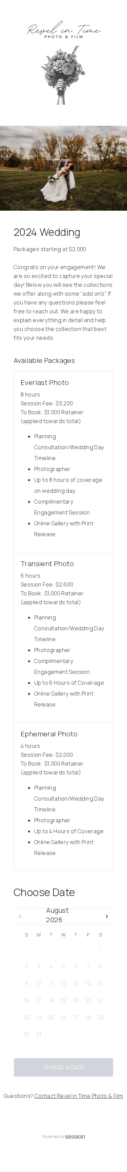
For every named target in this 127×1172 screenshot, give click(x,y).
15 (100, 983)
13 (75, 983)
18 (51, 1000)
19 (63, 1000)
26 (26, 949)
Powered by (53, 1136)
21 (88, 1000)
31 (88, 949)
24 (39, 1017)
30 (76, 949)
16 (26, 1000)
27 (39, 949)
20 (76, 1000)
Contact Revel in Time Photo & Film (79, 1096)
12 (63, 983)
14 (88, 983)
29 (63, 949)
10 (38, 983)
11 (51, 983)
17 (39, 1000)
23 (26, 1017)
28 (51, 949)
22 (101, 1000)
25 (51, 1017)
